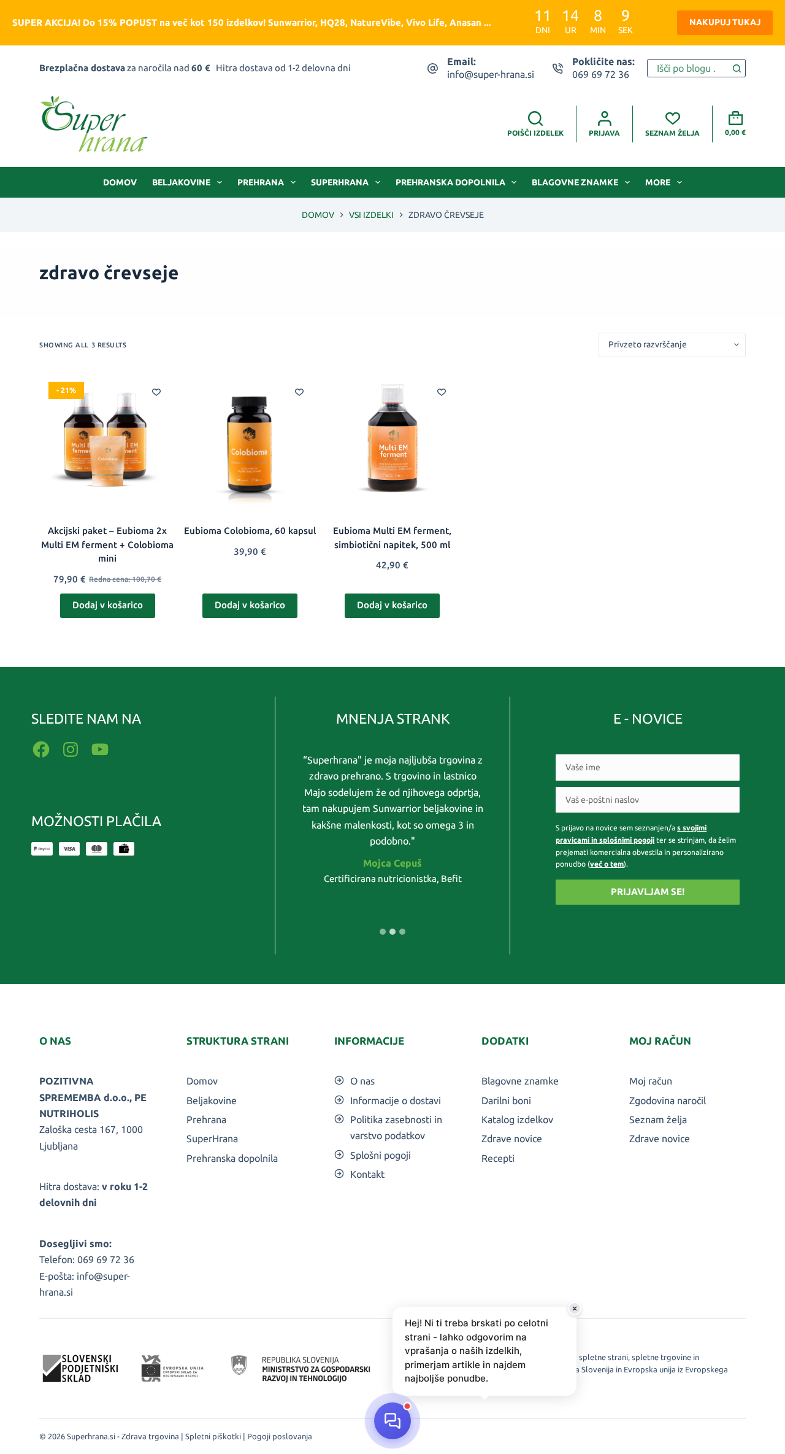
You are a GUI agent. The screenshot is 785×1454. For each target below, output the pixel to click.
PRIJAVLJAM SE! (647, 891)
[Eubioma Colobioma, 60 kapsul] (250, 441)
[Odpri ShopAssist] (392, 1421)
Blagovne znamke (575, 182)
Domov (120, 182)
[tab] (383, 932)
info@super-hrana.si (490, 74)
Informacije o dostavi (395, 1100)
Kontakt (367, 1174)
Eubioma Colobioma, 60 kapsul (250, 530)
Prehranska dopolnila (450, 182)
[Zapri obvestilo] (574, 1308)
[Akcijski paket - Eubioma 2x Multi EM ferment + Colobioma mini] (107, 441)
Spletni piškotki (213, 1436)
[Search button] (736, 68)
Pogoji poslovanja (279, 1436)
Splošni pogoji (380, 1155)
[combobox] (688, 68)
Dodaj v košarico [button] (107, 605)
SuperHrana (340, 182)
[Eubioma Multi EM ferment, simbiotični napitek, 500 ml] (392, 441)
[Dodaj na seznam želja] (156, 391)
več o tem (607, 864)
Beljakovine (181, 182)
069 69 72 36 (600, 74)
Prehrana (260, 182)
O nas (362, 1080)
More (657, 182)
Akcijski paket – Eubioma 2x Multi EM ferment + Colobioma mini (107, 544)
